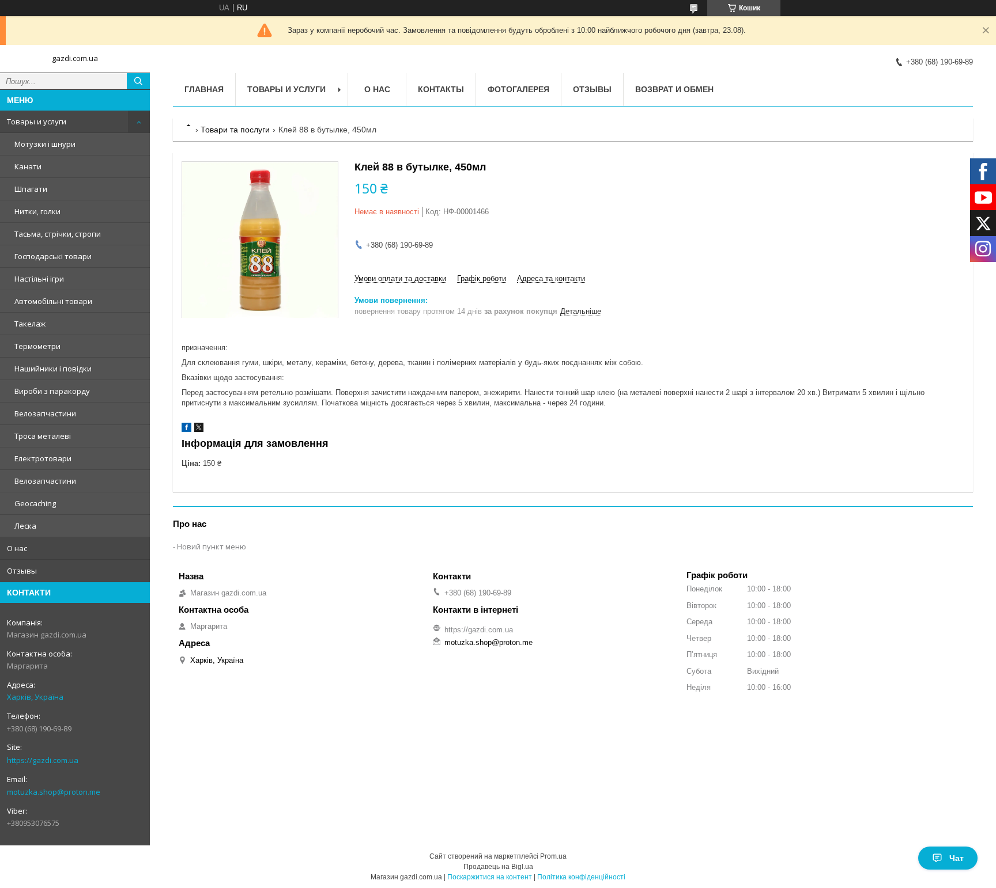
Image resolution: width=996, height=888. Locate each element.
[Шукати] (138, 81)
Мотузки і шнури (45, 144)
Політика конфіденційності (581, 877)
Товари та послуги (235, 129)
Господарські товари (53, 256)
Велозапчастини (45, 413)
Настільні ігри (39, 279)
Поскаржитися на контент (489, 877)
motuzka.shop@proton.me (53, 792)
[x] (198, 429)
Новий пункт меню (211, 546)
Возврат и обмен (674, 89)
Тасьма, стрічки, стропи (57, 234)
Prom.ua (553, 856)
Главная (204, 89)
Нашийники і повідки (53, 368)
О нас (17, 548)
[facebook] (186, 429)
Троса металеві (42, 436)
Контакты (441, 89)
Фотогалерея (518, 89)
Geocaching (35, 503)
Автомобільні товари (53, 301)
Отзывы (22, 571)
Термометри (37, 346)
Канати (28, 166)
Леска (25, 526)
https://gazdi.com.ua (42, 760)
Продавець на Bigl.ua (498, 867)
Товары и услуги (36, 121)
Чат (956, 858)
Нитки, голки (37, 211)
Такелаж (30, 323)
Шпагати (30, 189)
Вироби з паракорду (52, 391)
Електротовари (42, 458)
